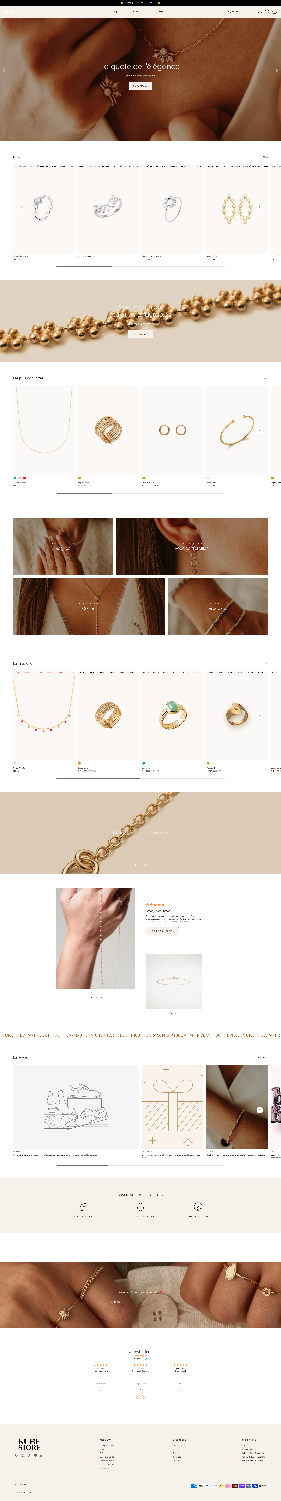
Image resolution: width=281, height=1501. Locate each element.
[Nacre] (272, 763)
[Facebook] (16, 1455)
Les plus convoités (28, 378)
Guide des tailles (107, 1457)
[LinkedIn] (41, 1455)
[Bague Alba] (237, 715)
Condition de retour (108, 1464)
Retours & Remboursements (253, 1457)
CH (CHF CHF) (233, 11)
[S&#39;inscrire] (167, 1301)
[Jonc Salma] (237, 430)
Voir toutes (263, 1057)
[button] (21, 207)
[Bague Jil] (172, 715)
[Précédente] (4, 70)
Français (248, 11)
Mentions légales (248, 1449)
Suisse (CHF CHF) (21, 1485)
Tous (265, 157)
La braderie (22, 663)
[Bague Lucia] (108, 715)
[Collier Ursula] (44, 715)
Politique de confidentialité (252, 1453)
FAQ (101, 1453)
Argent (117, 11)
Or (126, 11)
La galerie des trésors (155, 11)
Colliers (176, 1460)
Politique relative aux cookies (253, 1460)
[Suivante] (276, 70)
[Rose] (19, 478)
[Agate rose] (208, 478)
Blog (102, 1449)
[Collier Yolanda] (44, 430)
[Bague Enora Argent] (44, 208)
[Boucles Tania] (237, 208)
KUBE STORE (26, 1492)
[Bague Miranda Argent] (172, 208)
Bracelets (177, 1457)
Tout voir (136, 11)
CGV (243, 1445)
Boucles (176, 1453)
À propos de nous (107, 1445)
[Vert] (15, 478)
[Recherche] (267, 11)
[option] (140, 70)
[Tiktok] (29, 1455)
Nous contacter (106, 1468)
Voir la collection (162, 931)
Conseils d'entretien (108, 1460)
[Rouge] (24, 478)
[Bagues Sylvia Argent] (108, 208)
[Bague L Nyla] (108, 430)
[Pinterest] (35, 1455)
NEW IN (19, 156)
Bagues (176, 1449)
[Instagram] (22, 1455)
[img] (140, 1355)
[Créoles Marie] (172, 430)
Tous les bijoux (179, 1445)
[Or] (79, 478)
